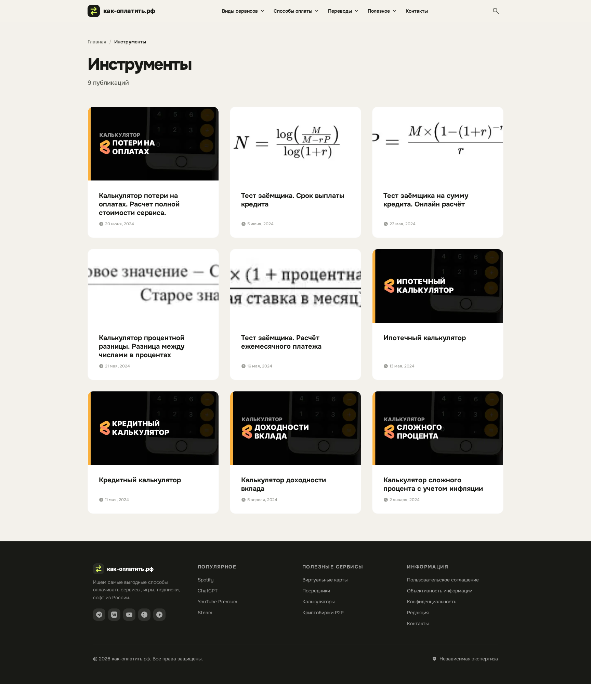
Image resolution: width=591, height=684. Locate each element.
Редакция (418, 612)
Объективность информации (439, 591)
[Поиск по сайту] (495, 10)
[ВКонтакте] (114, 614)
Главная (97, 42)
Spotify (205, 580)
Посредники (316, 591)
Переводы (340, 11)
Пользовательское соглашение (443, 580)
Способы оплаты (293, 11)
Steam (205, 612)
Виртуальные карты (325, 580)
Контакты (417, 11)
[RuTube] (159, 614)
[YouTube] (129, 614)
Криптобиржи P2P (323, 612)
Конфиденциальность (431, 602)
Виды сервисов (240, 11)
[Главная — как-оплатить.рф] (125, 11)
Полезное (379, 11)
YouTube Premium (217, 602)
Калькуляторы (318, 602)
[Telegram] (99, 614)
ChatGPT (208, 591)
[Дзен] (144, 614)
